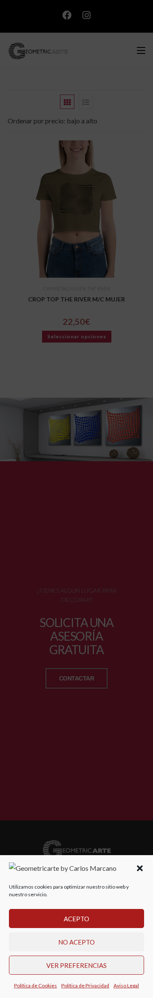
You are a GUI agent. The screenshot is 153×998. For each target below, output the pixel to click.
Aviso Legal (126, 985)
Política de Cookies (35, 985)
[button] (140, 868)
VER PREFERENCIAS (76, 965)
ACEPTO (76, 919)
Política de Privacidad (85, 985)
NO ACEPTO (76, 942)
